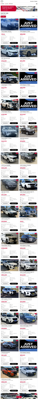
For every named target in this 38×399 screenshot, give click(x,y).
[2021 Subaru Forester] (10, 292)
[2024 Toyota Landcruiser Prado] (28, 185)
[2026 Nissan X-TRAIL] (10, 78)
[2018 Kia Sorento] (28, 131)
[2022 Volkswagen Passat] (28, 319)
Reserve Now (13, 69)
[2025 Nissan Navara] (28, 345)
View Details (5, 69)
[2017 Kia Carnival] (10, 51)
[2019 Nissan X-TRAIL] (28, 238)
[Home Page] (2, 1)
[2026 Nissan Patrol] (10, 105)
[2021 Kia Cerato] (10, 185)
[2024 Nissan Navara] (10, 24)
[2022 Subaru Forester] (28, 158)
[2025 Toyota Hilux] (10, 265)
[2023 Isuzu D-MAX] (10, 372)
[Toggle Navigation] (36, 4)
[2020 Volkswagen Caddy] (28, 372)
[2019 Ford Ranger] (10, 158)
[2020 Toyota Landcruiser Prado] (28, 265)
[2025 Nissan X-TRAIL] (28, 24)
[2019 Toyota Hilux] (10, 212)
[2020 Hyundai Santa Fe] (28, 292)
